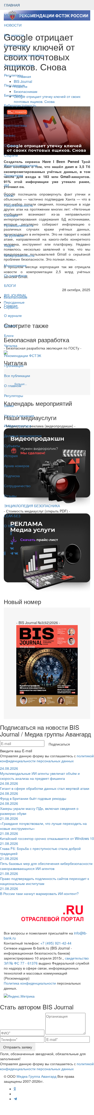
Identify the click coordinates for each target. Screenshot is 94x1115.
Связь (9, 195)
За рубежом (14, 235)
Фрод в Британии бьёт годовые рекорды (33, 796)
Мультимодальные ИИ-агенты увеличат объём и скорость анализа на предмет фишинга (40, 773)
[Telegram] (11, 553)
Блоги (9, 335)
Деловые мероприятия (23, 435)
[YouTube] (8, 553)
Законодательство (19, 65)
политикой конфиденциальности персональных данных (47, 758)
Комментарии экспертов (24, 55)
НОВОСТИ (13, 25)
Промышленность (18, 225)
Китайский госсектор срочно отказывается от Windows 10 (47, 836)
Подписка (12, 475)
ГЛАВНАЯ (12, 5)
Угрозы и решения (19, 415)
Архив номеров (16, 465)
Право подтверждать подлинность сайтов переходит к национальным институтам (44, 878)
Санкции (11, 215)
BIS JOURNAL (15, 295)
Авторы (10, 325)
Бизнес (10, 135)
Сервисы (11, 145)
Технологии (13, 175)
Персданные (14, 85)
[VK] (16, 553)
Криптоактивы (15, 125)
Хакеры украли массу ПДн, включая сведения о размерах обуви (39, 808)
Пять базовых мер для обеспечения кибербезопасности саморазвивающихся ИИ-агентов (46, 863)
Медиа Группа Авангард (36, 1076)
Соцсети (11, 155)
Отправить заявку (17, 1046)
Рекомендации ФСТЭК (22, 355)
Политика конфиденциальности (30, 983)
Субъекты (12, 445)
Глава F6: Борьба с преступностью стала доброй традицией (40, 848)
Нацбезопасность (18, 205)
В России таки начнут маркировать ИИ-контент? (39, 891)
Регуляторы (13, 75)
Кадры (9, 245)
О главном (12, 385)
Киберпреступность (20, 105)
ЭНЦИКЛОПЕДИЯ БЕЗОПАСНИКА (32, 505)
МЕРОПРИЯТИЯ (17, 15)
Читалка (10, 345)
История (11, 455)
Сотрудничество (17, 485)
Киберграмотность (19, 255)
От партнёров (15, 275)
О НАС (9, 525)
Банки (9, 405)
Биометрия (13, 95)
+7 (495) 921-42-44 (55, 943)
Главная (11, 305)
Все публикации (17, 375)
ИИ (6, 185)
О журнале (13, 315)
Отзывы (10, 495)
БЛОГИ (10, 285)
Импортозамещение (21, 165)
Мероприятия (15, 265)
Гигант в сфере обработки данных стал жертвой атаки (44, 786)
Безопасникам (16, 45)
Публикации (14, 365)
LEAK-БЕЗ (12, 515)
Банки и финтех (17, 115)
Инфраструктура (17, 425)
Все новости (14, 35)
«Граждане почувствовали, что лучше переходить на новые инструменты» (43, 823)
